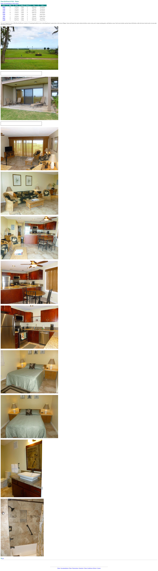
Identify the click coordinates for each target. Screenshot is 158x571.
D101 (4, 12)
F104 (4, 14)
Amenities (81, 568)
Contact (99, 568)
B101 (4, 7)
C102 (4, 9)
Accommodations (8, 3)
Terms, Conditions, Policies (90, 568)
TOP (3, 558)
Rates (70, 568)
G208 (4, 20)
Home (2, 3)
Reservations (75, 568)
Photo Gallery (16, 3)
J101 (4, 16)
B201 (4, 18)
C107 (4, 10)
